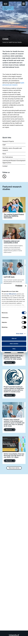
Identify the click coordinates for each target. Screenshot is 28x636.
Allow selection (14, 343)
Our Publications (7, 157)
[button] (24, 4)
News (4, 154)
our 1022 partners (11, 294)
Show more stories (14, 468)
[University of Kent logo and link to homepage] (5, 4)
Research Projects (8, 141)
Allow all (14, 338)
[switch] (24, 317)
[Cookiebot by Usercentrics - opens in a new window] (16, 286)
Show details (19, 333)
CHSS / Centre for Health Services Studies (8, 8)
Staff (4, 145)
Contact (4, 166)
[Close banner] (25, 285)
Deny (14, 348)
